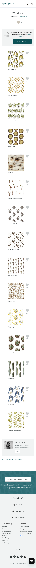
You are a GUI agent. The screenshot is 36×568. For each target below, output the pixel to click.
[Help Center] (14, 505)
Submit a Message (19, 517)
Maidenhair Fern (13, 121)
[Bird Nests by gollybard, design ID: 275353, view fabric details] (16, 350)
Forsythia (11, 327)
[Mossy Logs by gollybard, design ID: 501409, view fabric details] (16, 144)
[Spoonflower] (8, 4)
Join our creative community (18, 479)
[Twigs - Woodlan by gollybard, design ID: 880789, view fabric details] (16, 196)
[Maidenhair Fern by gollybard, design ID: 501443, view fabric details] (16, 118)
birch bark (11, 172)
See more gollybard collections (12, 459)
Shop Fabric (5, 540)
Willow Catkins (12, 275)
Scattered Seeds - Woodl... (16, 250)
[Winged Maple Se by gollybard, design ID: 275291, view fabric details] (16, 428)
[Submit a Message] (13, 517)
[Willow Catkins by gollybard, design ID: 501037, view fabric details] (16, 273)
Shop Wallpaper (6, 538)
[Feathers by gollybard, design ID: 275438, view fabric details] (16, 376)
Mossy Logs (11, 146)
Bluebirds (11, 404)
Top (19, 549)
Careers (4, 529)
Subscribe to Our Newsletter (6, 534)
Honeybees (11, 301)
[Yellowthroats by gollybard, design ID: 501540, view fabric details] (16, 67)
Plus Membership (6, 531)
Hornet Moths (12, 95)
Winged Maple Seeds (14, 430)
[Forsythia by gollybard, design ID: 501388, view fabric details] (16, 325)
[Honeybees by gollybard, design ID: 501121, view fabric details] (16, 299)
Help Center (19, 505)
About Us (4, 526)
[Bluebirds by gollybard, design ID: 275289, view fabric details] (16, 402)
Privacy (22, 529)
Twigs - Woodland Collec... (16, 198)
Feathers (11, 378)
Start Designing (22, 41)
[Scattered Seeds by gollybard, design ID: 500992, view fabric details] (16, 247)
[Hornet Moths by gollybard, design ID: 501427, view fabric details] (16, 93)
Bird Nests (11, 353)
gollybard (23, 16)
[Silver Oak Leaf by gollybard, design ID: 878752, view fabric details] (16, 221)
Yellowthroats (12, 69)
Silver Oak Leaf (12, 224)
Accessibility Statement (26, 531)
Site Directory (5, 543)
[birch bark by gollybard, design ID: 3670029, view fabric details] (16, 170)
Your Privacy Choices (25, 533)
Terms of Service (24, 526)
